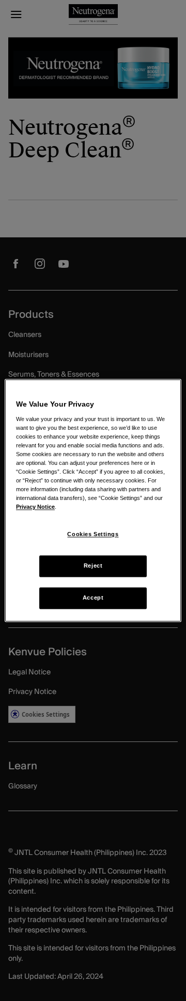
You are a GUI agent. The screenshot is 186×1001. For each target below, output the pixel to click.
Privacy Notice (35, 507)
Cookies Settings (92, 534)
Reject (93, 566)
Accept (93, 598)
